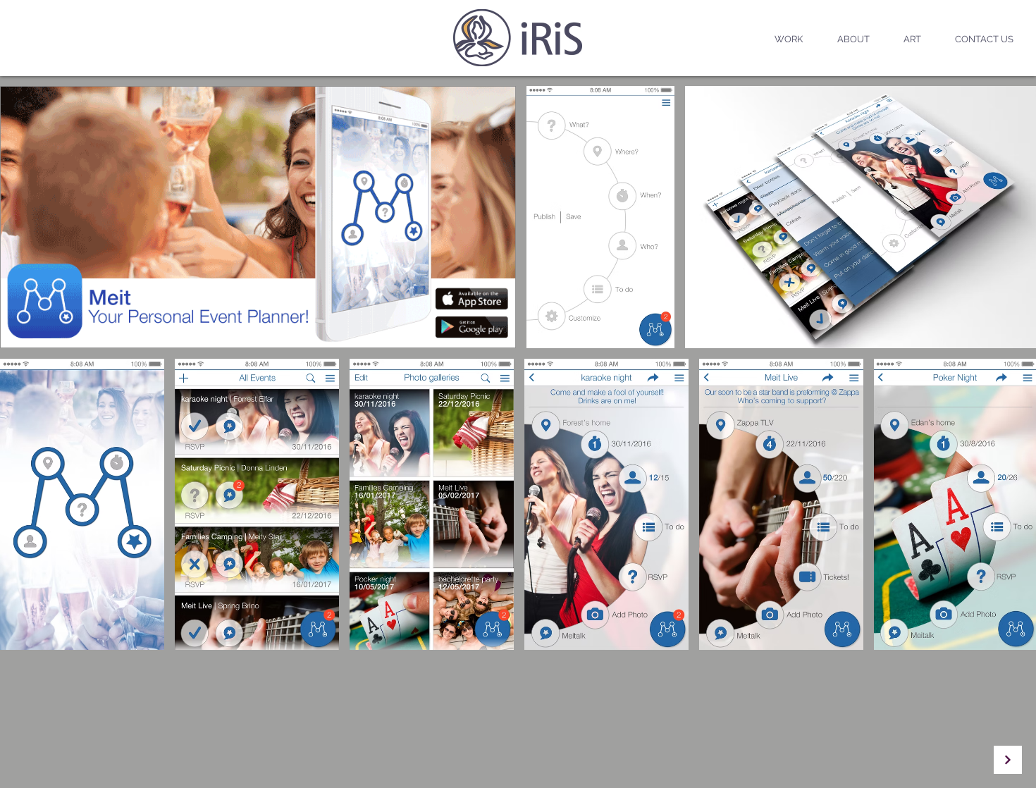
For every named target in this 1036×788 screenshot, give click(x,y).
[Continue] (1008, 760)
